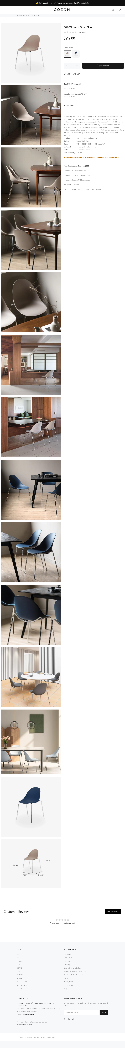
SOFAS (19, 968)
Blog (65, 988)
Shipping (67, 964)
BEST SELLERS (22, 985)
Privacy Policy (69, 981)
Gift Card (67, 961)
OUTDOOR (21, 975)
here (100, 189)
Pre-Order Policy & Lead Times (75, 975)
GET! (104, 1012)
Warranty (67, 978)
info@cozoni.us (28, 1014)
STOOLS (20, 964)
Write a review (113, 911)
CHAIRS (19, 961)
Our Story (67, 954)
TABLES (19, 971)
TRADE (19, 988)
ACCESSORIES (22, 981)
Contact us (68, 958)
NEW (18, 954)
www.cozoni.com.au (24, 1024)
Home (19, 15)
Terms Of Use (68, 985)
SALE (19, 958)
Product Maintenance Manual (75, 971)
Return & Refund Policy (72, 968)
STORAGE (20, 978)
